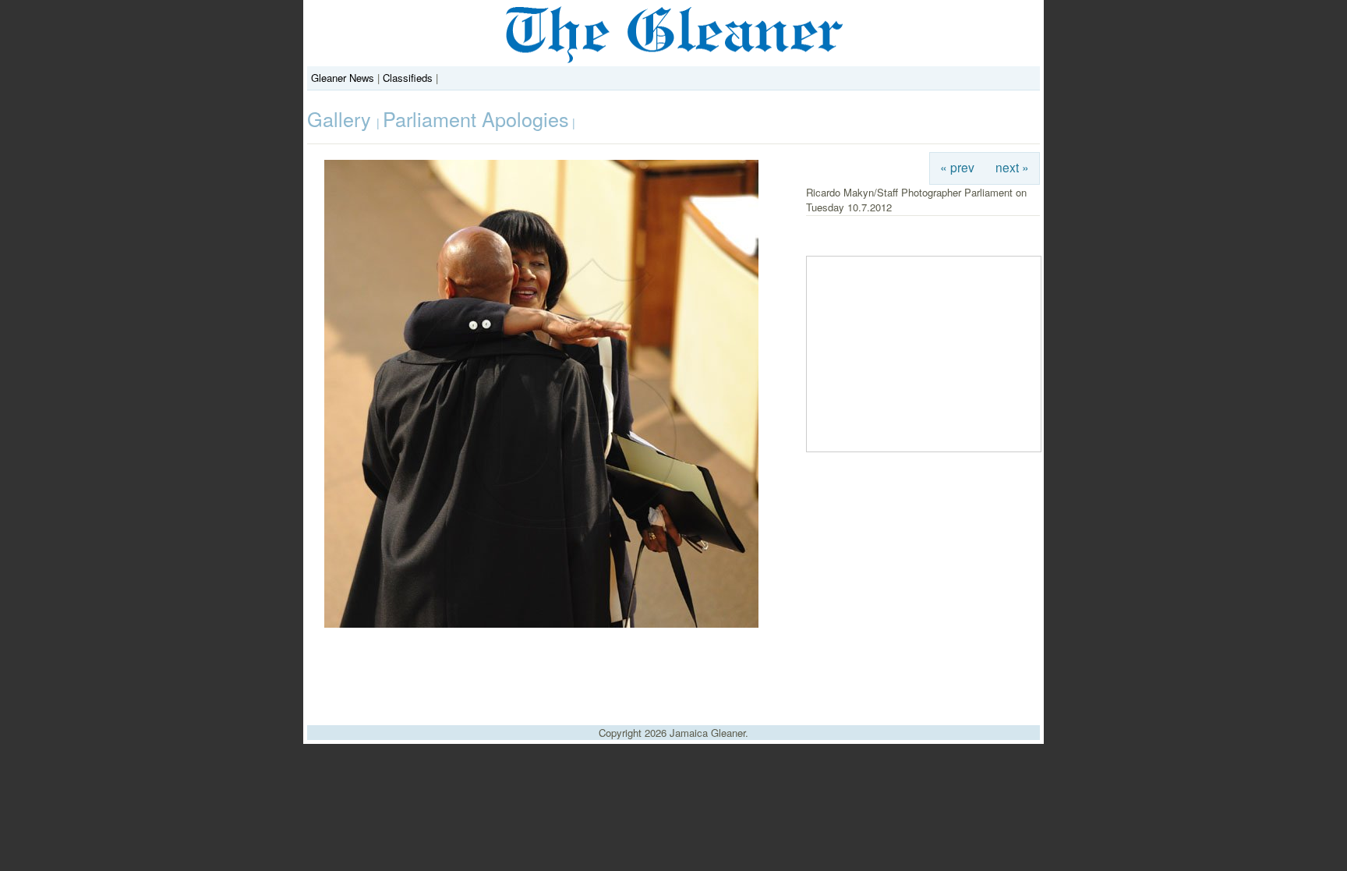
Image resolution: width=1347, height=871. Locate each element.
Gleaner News (342, 77)
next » (1012, 166)
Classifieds (408, 77)
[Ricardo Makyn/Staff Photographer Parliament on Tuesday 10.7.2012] (541, 623)
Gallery (342, 118)
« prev (957, 166)
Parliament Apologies (476, 118)
